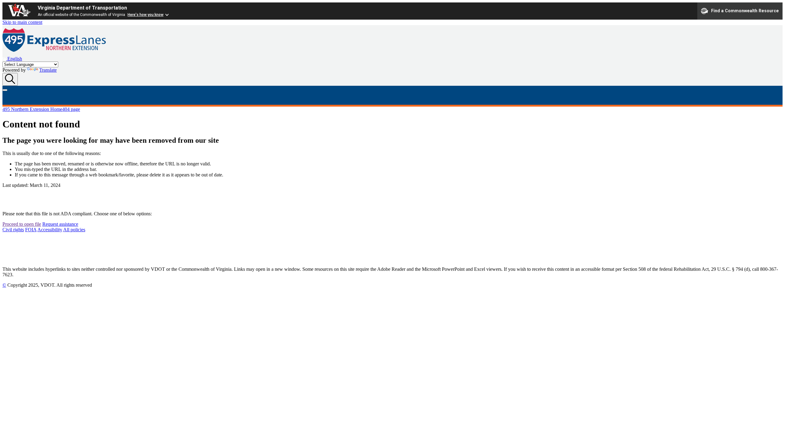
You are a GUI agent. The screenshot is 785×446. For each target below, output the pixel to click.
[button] (12, 58)
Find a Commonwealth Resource (745, 10)
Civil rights (13, 229)
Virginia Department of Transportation (82, 8)
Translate (48, 70)
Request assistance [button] (60, 224)
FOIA (30, 229)
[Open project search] (10, 79)
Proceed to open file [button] (21, 224)
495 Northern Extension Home (32, 109)
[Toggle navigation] (4, 90)
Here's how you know (145, 15)
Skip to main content (22, 22)
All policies (74, 229)
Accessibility (49, 229)
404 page (71, 109)
